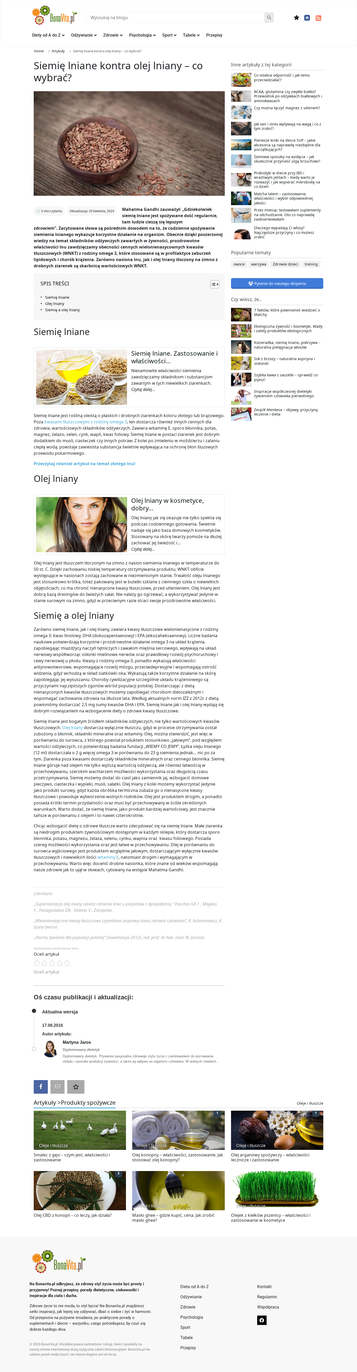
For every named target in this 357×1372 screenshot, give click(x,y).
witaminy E (108, 857)
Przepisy (214, 35)
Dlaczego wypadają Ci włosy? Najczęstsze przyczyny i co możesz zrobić (284, 232)
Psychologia (140, 35)
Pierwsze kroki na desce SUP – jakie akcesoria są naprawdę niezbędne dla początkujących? (287, 145)
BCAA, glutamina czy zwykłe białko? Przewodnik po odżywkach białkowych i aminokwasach (288, 96)
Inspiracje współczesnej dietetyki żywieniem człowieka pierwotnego (284, 394)
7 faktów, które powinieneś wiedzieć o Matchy (287, 312)
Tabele (189, 35)
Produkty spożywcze (88, 1102)
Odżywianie (82, 35)
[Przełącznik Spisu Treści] (212, 284)
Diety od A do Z (46, 35)
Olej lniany (54, 303)
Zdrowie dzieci (285, 264)
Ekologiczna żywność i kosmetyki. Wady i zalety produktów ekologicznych (288, 328)
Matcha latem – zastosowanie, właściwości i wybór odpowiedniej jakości (283, 198)
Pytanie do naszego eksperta (279, 283)
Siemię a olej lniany (62, 309)
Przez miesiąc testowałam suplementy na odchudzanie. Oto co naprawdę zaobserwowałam (287, 215)
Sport (167, 35)
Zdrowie (111, 35)
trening (311, 264)
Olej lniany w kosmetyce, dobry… (167, 504)
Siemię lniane (57, 297)
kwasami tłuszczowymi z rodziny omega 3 (85, 422)
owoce (239, 264)
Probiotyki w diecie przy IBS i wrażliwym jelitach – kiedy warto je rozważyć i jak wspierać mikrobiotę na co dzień (287, 180)
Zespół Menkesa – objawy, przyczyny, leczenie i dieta (286, 412)
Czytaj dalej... (143, 389)
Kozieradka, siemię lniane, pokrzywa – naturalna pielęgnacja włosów (287, 345)
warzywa (258, 264)
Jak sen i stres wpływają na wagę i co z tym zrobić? (287, 126)
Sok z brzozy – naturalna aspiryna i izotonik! (284, 361)
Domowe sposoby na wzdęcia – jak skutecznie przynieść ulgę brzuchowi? (287, 159)
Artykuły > (47, 1102)
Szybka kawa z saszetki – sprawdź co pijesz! (286, 377)
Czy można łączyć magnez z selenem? (287, 108)
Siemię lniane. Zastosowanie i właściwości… (174, 357)
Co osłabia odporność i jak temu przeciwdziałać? (282, 77)
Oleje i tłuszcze (310, 1103)
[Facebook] (307, 18)
